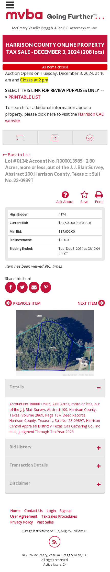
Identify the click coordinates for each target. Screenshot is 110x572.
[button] (100, 314)
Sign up (66, 510)
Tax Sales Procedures (59, 516)
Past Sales (45, 522)
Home (15, 510)
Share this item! (18, 278)
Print (99, 201)
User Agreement (23, 516)
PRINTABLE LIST (24, 97)
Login (51, 510)
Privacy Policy (21, 522)
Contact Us (33, 510)
